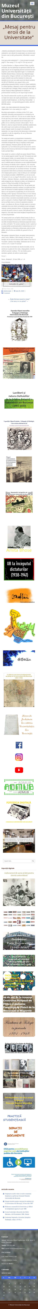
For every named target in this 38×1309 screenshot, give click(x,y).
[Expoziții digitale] (19, 888)
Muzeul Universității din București (18, 10)
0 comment (6, 293)
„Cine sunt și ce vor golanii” (19, 301)
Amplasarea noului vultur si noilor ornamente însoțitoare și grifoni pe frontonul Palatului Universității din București (18, 1196)
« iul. (3, 1298)
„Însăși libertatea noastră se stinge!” (19, 299)
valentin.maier (7, 291)
